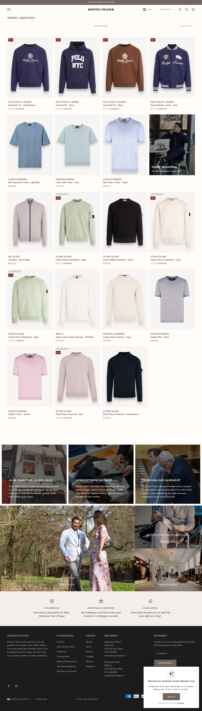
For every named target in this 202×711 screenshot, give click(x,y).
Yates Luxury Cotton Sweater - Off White (75, 337)
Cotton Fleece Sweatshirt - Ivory (166, 260)
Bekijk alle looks (67, 584)
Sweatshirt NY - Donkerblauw (22, 105)
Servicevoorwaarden (66, 666)
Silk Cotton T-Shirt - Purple (115, 182)
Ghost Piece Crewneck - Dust (69, 414)
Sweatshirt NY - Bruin (113, 105)
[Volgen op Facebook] (8, 685)
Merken (89, 642)
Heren (89, 647)
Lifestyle (90, 656)
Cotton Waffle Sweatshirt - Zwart (118, 260)
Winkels (89, 661)
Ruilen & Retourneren (67, 661)
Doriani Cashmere (114, 334)
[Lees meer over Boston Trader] (172, 144)
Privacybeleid (63, 656)
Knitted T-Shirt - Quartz (19, 414)
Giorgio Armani (17, 179)
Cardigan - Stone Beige (19, 260)
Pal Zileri (14, 256)
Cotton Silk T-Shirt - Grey (67, 182)
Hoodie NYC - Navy (65, 105)
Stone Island (64, 256)
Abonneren (165, 663)
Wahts (59, 334)
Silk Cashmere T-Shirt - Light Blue (24, 182)
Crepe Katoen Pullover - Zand (117, 337)
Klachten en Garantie (67, 671)
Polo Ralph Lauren (19, 102)
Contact (60, 642)
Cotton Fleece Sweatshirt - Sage (71, 260)
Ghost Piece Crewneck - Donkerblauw (121, 414)
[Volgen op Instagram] (16, 685)
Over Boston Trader (66, 647)
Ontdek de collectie (168, 541)
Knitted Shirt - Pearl (160, 337)
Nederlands (165, 9)
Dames (89, 651)
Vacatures (61, 651)
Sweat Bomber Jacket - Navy (164, 105)
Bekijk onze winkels (168, 584)
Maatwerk (90, 666)
